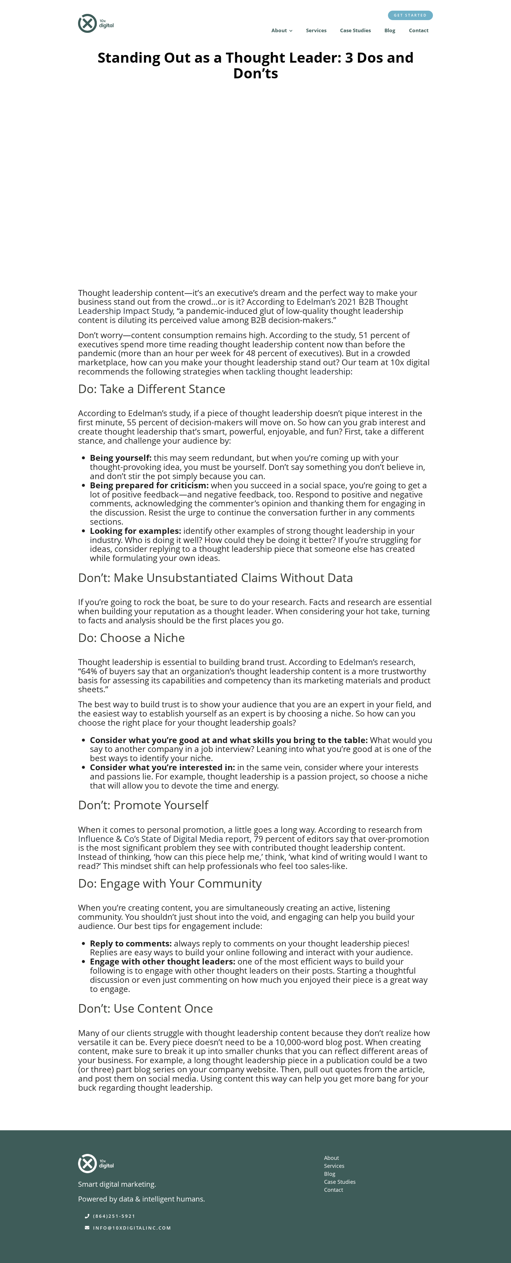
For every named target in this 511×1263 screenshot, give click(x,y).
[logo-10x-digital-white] (96, 1158)
